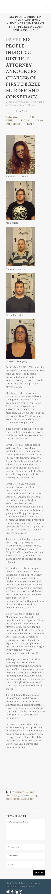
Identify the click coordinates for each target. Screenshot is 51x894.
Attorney (18, 791)
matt (9, 798)
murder (29, 798)
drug (35, 795)
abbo (41, 101)
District (26, 795)
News (32, 101)
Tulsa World (13, 117)
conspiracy (13, 795)
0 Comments (15, 105)
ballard (29, 791)
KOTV (30, 123)
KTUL (32, 117)
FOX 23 (25, 120)
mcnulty (18, 798)
